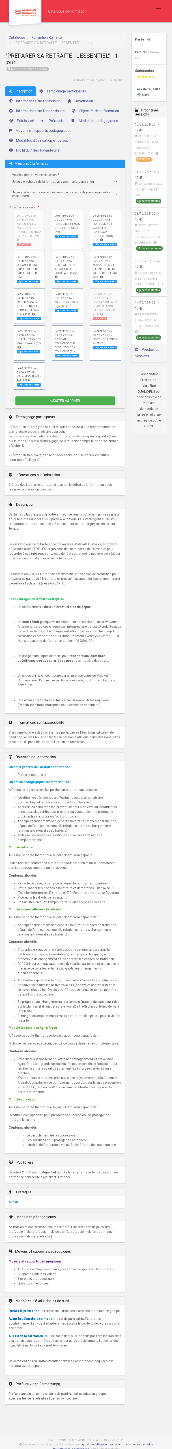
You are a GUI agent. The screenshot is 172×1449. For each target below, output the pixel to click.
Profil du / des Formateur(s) (37, 150)
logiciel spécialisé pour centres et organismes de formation (116, 1444)
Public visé (25, 121)
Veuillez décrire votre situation (34, 175)
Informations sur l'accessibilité (40, 111)
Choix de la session (23, 207)
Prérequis (55, 121)
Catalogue (17, 37)
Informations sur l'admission (37, 101)
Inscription (23, 91)
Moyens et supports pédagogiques (43, 130)
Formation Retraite (47, 37)
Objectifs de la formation (98, 111)
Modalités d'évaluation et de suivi (42, 140)
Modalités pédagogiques (98, 121)
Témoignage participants (65, 91)
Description (83, 101)
